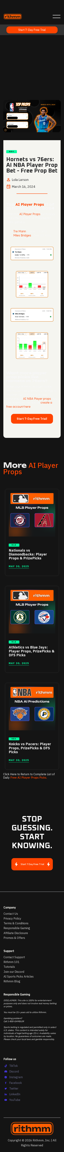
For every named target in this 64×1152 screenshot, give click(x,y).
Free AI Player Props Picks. (28, 777)
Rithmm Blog (12, 981)
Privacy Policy (12, 918)
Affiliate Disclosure (16, 933)
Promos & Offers (14, 938)
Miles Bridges (22, 235)
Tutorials (9, 966)
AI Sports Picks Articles (19, 976)
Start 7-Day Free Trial (32, 30)
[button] (56, 16)
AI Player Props (29, 204)
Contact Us (11, 913)
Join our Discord (14, 971)
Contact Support (14, 957)
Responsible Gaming (17, 928)
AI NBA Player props (37, 398)
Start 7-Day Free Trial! (32, 418)
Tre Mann (19, 231)
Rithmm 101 (12, 962)
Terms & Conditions (16, 923)
